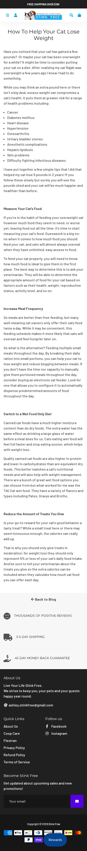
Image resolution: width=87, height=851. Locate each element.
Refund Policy (14, 755)
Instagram (59, 733)
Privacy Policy (14, 747)
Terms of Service (17, 762)
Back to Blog (45, 599)
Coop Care (12, 733)
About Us (11, 726)
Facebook (58, 726)
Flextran (10, 740)
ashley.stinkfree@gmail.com (30, 705)
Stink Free (54, 824)
